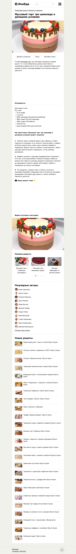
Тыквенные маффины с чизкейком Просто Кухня (40, 528)
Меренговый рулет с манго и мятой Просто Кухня (40, 342)
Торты (37, 57)
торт (33, 174)
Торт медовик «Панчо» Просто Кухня (36, 399)
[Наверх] (62, 550)
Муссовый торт (26, 62)
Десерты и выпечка (23, 57)
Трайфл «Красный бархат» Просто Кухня (37, 415)
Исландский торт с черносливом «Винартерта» (39, 520)
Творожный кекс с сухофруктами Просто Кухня (39, 479)
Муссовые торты (49, 57)
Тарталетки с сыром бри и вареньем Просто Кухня (40, 471)
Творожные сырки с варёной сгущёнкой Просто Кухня (42, 423)
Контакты (15, 549)
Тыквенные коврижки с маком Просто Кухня (38, 391)
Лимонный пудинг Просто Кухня (34, 536)
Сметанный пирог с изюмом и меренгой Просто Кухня (42, 455)
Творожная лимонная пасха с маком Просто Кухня (40, 366)
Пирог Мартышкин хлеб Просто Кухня (36, 488)
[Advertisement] (38, 87)
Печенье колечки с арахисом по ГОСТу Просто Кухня (41, 350)
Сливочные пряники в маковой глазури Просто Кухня (41, 496)
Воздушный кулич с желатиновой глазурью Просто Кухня (41, 375)
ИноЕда (23, 4)
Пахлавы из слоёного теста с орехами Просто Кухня (41, 512)
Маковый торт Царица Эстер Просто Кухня (38, 504)
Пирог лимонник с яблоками (33, 407)
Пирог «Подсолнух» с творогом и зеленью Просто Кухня (40, 384)
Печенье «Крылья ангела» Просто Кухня (37, 358)
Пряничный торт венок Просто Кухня (36, 463)
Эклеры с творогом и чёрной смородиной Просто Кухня (40, 440)
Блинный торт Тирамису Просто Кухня (36, 431)
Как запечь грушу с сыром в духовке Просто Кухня (40, 447)
